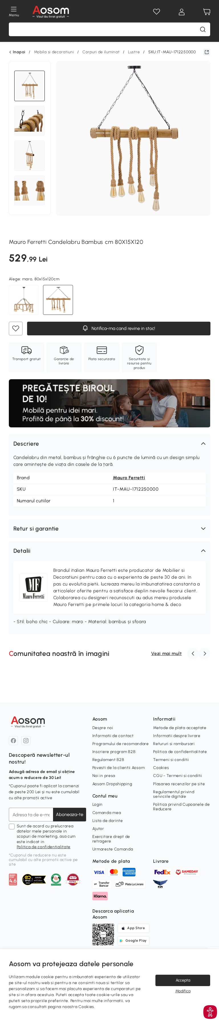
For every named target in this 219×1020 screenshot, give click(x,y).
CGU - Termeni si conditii (177, 775)
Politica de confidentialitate (43, 846)
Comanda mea (106, 812)
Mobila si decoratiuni (54, 52)
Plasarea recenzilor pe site (179, 784)
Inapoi (19, 52)
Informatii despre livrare (176, 735)
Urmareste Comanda (112, 849)
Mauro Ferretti (129, 477)
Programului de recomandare (120, 743)
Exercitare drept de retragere (111, 839)
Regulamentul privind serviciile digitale (173, 794)
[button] (109, 443)
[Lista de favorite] (156, 12)
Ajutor (98, 828)
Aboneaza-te (69, 814)
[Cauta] (202, 29)
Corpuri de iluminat (100, 52)
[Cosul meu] (206, 12)
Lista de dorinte (107, 820)
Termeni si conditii (171, 759)
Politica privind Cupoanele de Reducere (181, 806)
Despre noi (102, 727)
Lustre (134, 52)
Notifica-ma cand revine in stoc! (122, 328)
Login (97, 804)
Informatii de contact (113, 735)
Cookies (161, 767)
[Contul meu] (181, 12)
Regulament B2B (108, 759)
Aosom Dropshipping (112, 784)
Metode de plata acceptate (179, 727)
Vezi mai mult (166, 653)
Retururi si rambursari (173, 743)
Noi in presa (103, 775)
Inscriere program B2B (114, 751)
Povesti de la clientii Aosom (118, 767)
